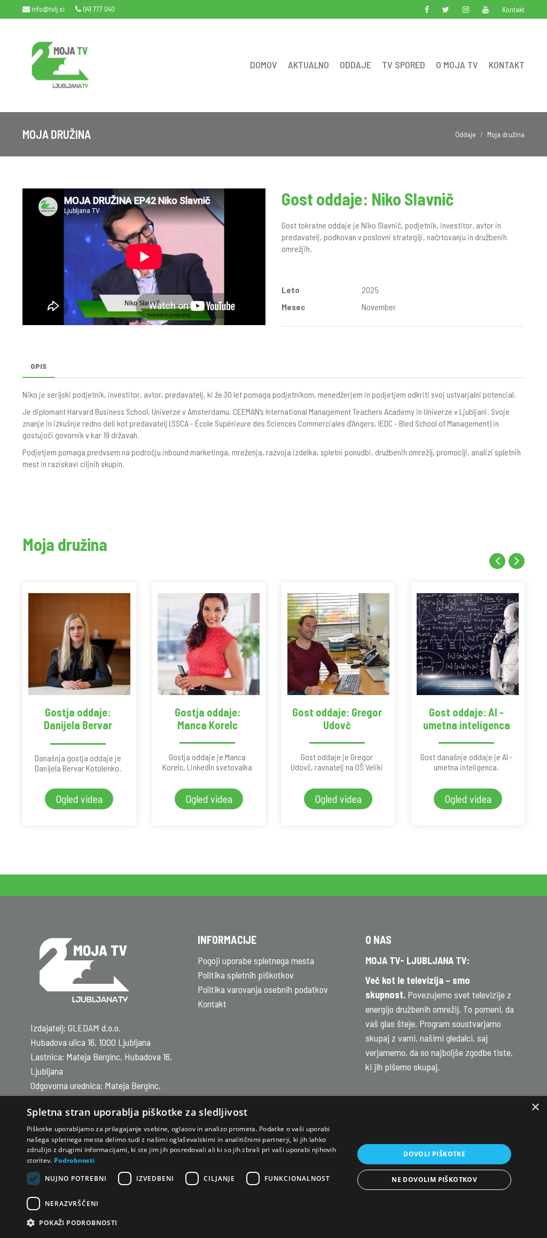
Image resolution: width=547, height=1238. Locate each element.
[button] (185, 1223)
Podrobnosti (74, 1160)
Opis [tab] (38, 365)
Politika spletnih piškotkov (246, 975)
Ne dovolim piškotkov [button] (434, 1179)
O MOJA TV (457, 64)
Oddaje (465, 134)
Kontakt (513, 9)
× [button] (535, 1107)
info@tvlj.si (47, 8)
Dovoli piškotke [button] (434, 1153)
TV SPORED (403, 64)
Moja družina (506, 134)
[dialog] (273, 1167)
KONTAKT (507, 64)
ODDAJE (355, 64)
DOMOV (263, 64)
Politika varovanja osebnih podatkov (263, 989)
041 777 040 (98, 8)
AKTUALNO (308, 64)
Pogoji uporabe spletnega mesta (256, 960)
